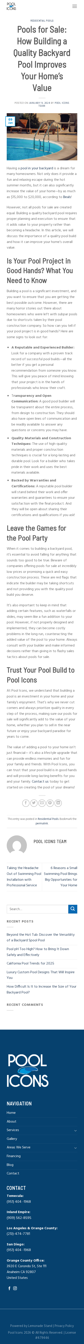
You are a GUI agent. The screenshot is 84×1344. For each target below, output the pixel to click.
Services (13, 1130)
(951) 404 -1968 (19, 1202)
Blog (10, 1165)
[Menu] (74, 6)
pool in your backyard (37, 168)
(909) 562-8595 (19, 1218)
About (11, 1122)
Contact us (40, 782)
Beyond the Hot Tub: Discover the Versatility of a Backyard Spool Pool (41, 938)
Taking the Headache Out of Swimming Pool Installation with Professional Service (24, 876)
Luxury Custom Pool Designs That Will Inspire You (41, 975)
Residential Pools (42, 20)
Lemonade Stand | (41, 1326)
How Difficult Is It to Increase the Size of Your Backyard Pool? (41, 989)
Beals (67, 197)
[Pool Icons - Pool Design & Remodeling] (21, 6)
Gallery (12, 1139)
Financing (14, 1156)
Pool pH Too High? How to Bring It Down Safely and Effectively (38, 952)
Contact (13, 1173)
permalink (42, 823)
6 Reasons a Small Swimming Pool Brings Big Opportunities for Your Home (60, 876)
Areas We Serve (18, 1147)
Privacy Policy (64, 1326)
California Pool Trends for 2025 (31, 964)
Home (11, 1113)
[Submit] (72, 909)
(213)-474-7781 (19, 1234)
